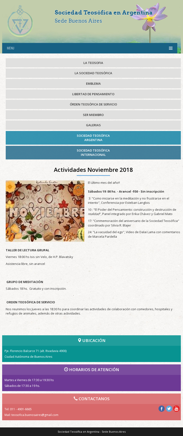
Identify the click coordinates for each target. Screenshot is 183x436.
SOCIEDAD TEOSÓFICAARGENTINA (93, 137)
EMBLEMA (93, 83)
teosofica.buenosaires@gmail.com (34, 415)
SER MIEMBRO (93, 115)
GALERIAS (93, 125)
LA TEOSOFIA (93, 63)
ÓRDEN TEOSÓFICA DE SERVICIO (93, 104)
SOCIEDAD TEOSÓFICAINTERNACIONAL (93, 152)
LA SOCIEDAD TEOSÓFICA (93, 73)
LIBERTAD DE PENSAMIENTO (93, 94)
